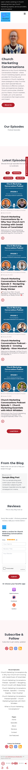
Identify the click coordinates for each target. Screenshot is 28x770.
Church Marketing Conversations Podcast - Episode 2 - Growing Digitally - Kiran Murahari (14, 344)
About (14, 726)
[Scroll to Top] (25, 756)
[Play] (3, 764)
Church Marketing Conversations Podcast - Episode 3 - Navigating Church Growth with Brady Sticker (14, 283)
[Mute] (26, 763)
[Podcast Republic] (15, 649)
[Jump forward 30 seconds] (7, 767)
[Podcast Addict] (11, 649)
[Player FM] (6, 649)
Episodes (14, 723)
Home (14, 719)
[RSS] (20, 649)
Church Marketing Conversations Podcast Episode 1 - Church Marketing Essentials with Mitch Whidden (13, 405)
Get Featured (14, 735)
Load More (14, 431)
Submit (14, 577)
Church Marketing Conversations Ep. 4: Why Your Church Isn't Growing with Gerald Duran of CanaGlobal (13, 222)
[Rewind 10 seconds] (2, 767)
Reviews (14, 729)
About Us (8, 105)
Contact (14, 732)
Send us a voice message (26, 165)
